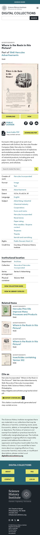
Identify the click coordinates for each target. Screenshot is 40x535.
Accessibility (12, 533)
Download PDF (31, 133)
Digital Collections (19, 13)
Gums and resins (20, 211)
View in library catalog (14, 291)
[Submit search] (36, 169)
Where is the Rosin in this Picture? (25, 326)
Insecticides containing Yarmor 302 (24, 359)
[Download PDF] (3, 133)
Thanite (17, 234)
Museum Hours (19, 2)
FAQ (32, 471)
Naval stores (19, 218)
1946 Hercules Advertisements (13, 53)
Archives (17, 261)
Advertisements (8, 42)
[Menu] (37, 8)
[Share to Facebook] (26, 123)
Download (10, 116)
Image (16, 182)
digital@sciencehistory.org (12, 455)
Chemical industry (21, 204)
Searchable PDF (13, 132)
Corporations (19, 207)
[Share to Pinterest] (31, 123)
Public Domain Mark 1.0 (23, 241)
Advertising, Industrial (22, 201)
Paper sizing (18, 221)
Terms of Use (12, 531)
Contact (8, 479)
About (8, 471)
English (16, 197)
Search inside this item (11, 169)
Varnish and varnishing (23, 237)
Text (15, 186)
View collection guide (13, 286)
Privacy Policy (13, 530)
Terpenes (17, 230)
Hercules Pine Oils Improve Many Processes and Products (25, 311)
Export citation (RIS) (12, 398)
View (29, 116)
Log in (32, 479)
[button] (23, 398)
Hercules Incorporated (23, 176)
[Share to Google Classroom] (36, 123)
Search (34, 18)
